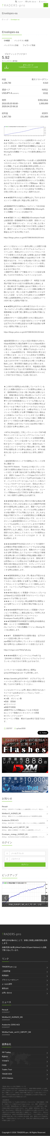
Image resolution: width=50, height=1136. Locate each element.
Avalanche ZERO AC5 (11, 1025)
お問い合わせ (7, 993)
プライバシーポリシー (10, 980)
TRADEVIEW (7, 1074)
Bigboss (5, 1056)
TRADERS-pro (14, 5)
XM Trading (6, 1052)
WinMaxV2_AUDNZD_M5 (12, 1017)
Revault (5, 1010)
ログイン (44, 1)
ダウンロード (28, 66)
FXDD (4, 1065)
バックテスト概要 (21, 41)
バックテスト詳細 (11, 45)
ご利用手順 (6, 971)
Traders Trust (7, 1070)
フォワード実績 (29, 45)
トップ (6, 19)
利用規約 (5, 975)
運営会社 (5, 988)
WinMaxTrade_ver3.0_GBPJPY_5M (16, 1032)
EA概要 (7, 41)
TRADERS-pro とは (9, 967)
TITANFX (5, 1061)
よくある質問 (7, 984)
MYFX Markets (7, 1078)
